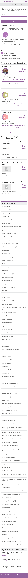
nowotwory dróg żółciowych (8, 501)
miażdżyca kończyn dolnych (8, 287)
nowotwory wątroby (6, 319)
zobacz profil (4, 555)
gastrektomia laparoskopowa (9, 517)
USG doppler (5, 206)
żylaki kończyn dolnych (7, 209)
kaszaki (3, 316)
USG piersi (4, 216)
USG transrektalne (6, 487)
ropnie (3, 390)
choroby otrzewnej (6, 257)
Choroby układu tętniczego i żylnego (10, 349)
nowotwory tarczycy (6, 297)
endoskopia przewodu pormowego (10, 432)
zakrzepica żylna (6, 363)
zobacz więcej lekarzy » (14, 132)
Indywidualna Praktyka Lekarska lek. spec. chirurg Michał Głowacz (14, 125)
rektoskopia (5, 240)
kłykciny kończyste (6, 528)
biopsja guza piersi (6, 329)
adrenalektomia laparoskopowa (9, 442)
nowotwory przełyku (6, 400)
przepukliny (4, 290)
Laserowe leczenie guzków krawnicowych (12, 490)
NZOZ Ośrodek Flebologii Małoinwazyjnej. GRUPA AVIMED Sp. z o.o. (14, 103)
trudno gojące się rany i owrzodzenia (10, 284)
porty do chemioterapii (7, 424)
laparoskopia (5, 270)
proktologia (4, 346)
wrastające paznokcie (7, 376)
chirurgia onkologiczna (7, 322)
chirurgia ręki (5, 534)
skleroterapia (5, 267)
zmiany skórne (5, 223)
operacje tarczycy (6, 304)
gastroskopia (5, 253)
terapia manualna (6, 370)
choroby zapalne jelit (7, 301)
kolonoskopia (5, 250)
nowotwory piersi (6, 236)
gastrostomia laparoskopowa (9, 521)
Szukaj (14, 21)
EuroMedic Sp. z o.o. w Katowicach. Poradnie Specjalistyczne (14, 79)
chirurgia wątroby (6, 507)
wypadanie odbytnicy (7, 353)
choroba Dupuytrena (6, 538)
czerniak (4, 263)
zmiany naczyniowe (6, 336)
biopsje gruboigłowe (6, 524)
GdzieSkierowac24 (7, 1)
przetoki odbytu (5, 397)
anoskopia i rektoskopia (7, 457)
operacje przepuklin (6, 277)
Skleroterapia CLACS (7, 497)
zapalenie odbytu (6, 407)
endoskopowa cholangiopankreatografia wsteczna (14, 449)
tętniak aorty (5, 373)
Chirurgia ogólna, (19, 39)
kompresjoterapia (6, 359)
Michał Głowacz (7, 112)
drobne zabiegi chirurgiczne (8, 247)
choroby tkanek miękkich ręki (8, 420)
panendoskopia (5, 511)
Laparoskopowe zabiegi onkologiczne (11, 460)
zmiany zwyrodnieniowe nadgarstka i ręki (11, 544)
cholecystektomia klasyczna (8, 312)
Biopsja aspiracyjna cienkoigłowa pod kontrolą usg (14, 307)
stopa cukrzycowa (6, 413)
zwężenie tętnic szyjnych (8, 326)
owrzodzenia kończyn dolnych (9, 410)
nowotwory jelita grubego (8, 233)
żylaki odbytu (5, 213)
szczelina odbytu (6, 219)
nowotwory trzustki (6, 343)
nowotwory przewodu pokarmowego (10, 226)
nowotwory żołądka (6, 260)
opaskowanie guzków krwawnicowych (11, 484)
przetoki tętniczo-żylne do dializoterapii (11, 435)
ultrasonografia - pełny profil (8, 393)
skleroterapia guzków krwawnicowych (11, 439)
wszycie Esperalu (6, 356)
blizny (3, 417)
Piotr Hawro (7, 90)
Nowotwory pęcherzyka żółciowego (10, 504)
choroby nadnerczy (6, 470)
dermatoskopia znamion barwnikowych (11, 494)
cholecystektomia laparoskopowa (10, 243)
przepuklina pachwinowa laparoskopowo (11, 403)
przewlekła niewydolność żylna (9, 531)
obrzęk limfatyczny (6, 467)
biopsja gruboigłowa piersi (8, 464)
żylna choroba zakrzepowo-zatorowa (10, 230)
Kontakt (7, 575)
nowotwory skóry (6, 280)
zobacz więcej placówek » (14, 200)
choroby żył (4, 366)
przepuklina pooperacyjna (8, 386)
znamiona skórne (6, 380)
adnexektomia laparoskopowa (9, 383)
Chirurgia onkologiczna (8, 41)
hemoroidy (4, 332)
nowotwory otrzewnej (7, 274)
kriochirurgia (5, 454)
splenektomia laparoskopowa (9, 514)
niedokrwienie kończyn (7, 294)
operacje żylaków (6, 339)
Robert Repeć (6, 66)
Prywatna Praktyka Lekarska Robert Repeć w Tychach (14, 81)
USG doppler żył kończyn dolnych (10, 445)
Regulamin (3, 575)
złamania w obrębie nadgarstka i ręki (10, 541)
